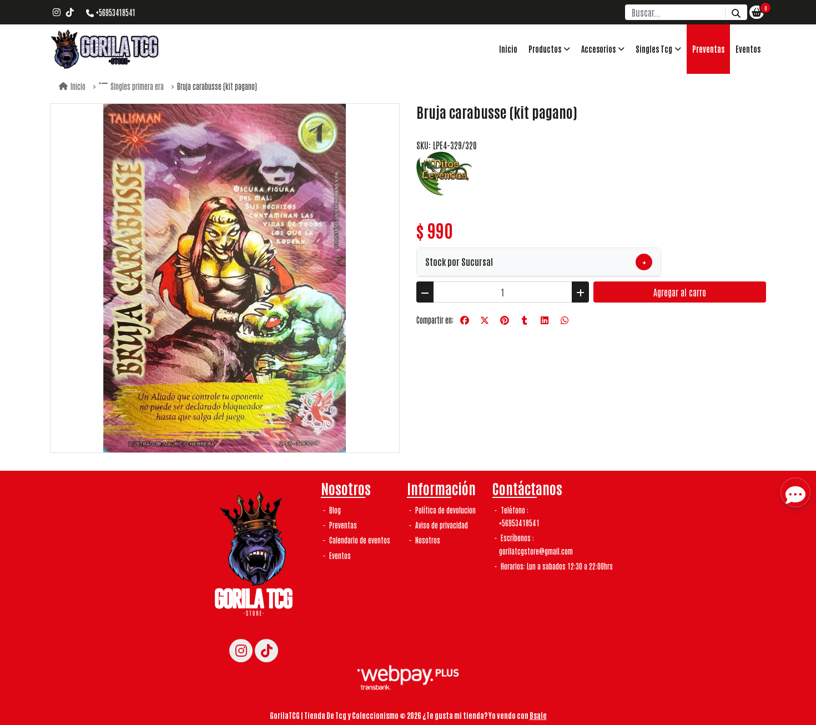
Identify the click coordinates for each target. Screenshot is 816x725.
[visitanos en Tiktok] (70, 12)
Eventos (748, 49)
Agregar (679, 292)
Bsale (538, 715)
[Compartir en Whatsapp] (564, 320)
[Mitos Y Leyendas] (444, 172)
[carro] (756, 12)
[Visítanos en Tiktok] (266, 650)
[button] (549, 49)
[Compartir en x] (484, 320)
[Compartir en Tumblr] (524, 320)
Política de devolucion (445, 510)
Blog (334, 510)
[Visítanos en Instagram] (241, 650)
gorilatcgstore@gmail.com (536, 551)
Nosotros (427, 540)
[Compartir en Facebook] (465, 320)
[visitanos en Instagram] (56, 12)
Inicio (508, 49)
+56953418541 (114, 12)
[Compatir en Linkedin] (544, 320)
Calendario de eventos (359, 540)
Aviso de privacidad (441, 525)
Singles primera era (137, 86)
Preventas (708, 49)
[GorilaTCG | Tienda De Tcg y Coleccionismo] (105, 49)
